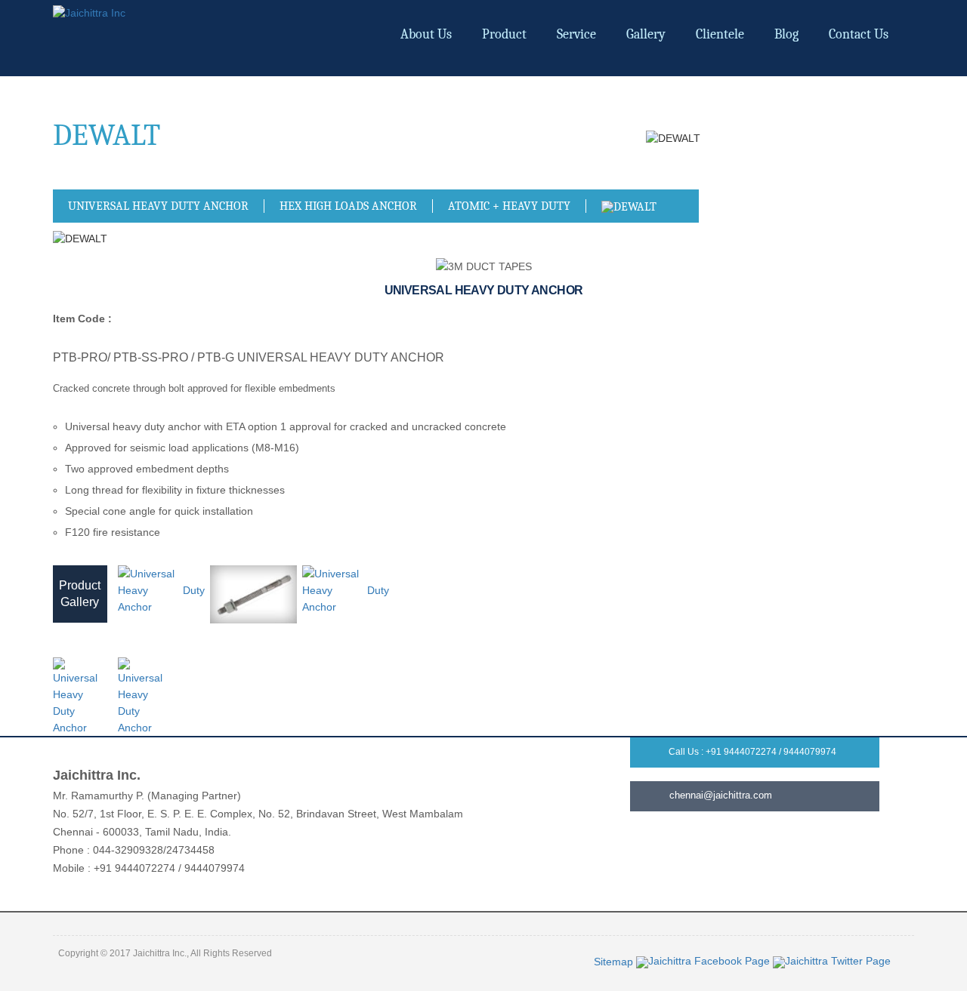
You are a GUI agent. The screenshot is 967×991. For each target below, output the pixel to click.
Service (576, 34)
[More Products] (629, 206)
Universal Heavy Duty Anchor (158, 206)
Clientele (720, 34)
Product (504, 34)
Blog (786, 34)
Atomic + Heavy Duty (509, 206)
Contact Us (858, 34)
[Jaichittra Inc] (89, 12)
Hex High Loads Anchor (348, 206)
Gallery (646, 34)
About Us (426, 34)
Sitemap (615, 962)
